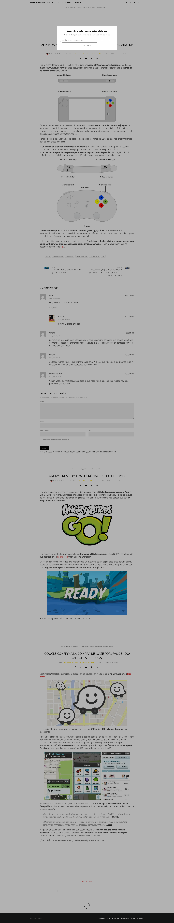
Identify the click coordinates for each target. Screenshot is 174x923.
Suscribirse (106, 40)
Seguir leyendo (87, 45)
